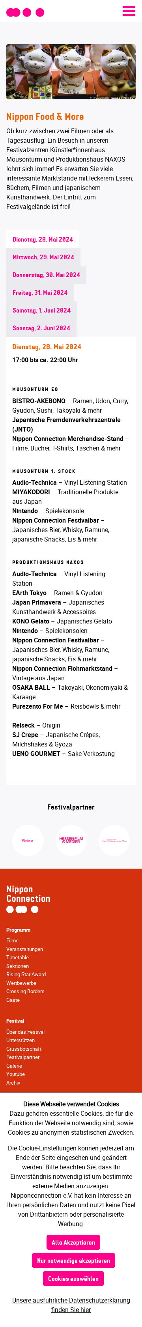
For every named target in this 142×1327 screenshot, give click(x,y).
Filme (12, 940)
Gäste (13, 999)
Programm (18, 929)
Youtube (15, 1074)
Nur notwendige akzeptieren (73, 1261)
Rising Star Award (26, 974)
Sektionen (17, 966)
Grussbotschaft (23, 1048)
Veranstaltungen (24, 949)
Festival (15, 1020)
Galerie (14, 1065)
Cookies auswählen (73, 1279)
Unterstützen (20, 1040)
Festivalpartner (22, 1057)
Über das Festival (25, 1031)
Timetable (17, 957)
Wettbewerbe (21, 982)
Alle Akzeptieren (73, 1243)
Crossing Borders (25, 991)
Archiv (13, 1082)
